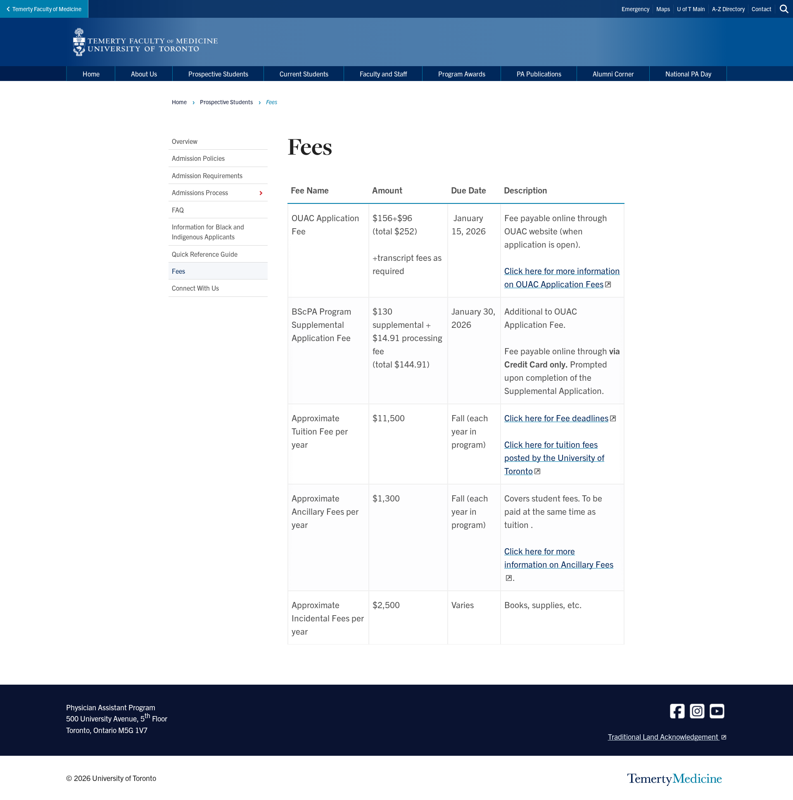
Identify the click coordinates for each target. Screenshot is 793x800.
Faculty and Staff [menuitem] (383, 73)
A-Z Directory (728, 8)
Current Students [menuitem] (304, 73)
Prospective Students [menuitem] (218, 73)
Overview (184, 141)
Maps (663, 8)
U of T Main (691, 8)
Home (179, 101)
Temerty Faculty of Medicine (46, 8)
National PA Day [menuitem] (688, 73)
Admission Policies (198, 158)
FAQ (178, 209)
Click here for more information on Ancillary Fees (558, 557)
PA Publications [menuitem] (539, 73)
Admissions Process (200, 192)
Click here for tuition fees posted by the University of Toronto (554, 457)
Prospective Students (226, 101)
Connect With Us (195, 288)
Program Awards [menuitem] (461, 73)
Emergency (635, 8)
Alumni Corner (613, 73)
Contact (762, 8)
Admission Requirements (207, 175)
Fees (178, 271)
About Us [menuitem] (144, 73)
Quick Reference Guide (204, 253)
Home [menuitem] (91, 73)
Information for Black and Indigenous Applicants (208, 231)
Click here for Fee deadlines (556, 417)
